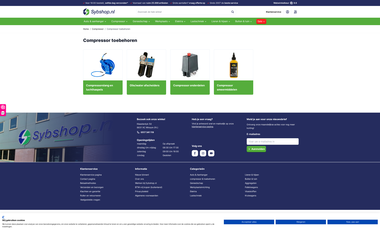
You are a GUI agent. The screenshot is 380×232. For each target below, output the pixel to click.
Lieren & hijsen (252, 174)
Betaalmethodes (88, 183)
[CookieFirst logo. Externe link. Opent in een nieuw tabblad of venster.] (3, 217)
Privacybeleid (141, 191)
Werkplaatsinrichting (200, 187)
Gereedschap (196, 183)
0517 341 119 (147, 132)
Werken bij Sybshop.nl (146, 183)
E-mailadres (253, 134)
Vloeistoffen (250, 191)
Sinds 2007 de (224, 3)
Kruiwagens (250, 195)
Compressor (98, 29)
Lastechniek (196, 195)
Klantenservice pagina (91, 174)
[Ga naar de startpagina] (99, 11)
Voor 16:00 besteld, (106, 3)
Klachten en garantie (90, 191)
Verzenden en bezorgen (91, 187)
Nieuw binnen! (142, 174)
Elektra (193, 191)
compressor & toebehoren (202, 179)
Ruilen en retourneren (90, 195)
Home (86, 29)
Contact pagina (87, 179)
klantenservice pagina (202, 126)
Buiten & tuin (251, 179)
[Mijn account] (287, 12)
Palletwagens (251, 187)
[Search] (232, 12)
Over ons (139, 179)
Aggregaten (250, 183)
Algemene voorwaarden (146, 195)
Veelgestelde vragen (90, 199)
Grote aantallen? (189, 3)
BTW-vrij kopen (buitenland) (148, 187)
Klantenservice (273, 12)
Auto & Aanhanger (199, 174)
